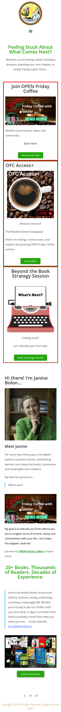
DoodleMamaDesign (20, 626)
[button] (30, 31)
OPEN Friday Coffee (30, 551)
